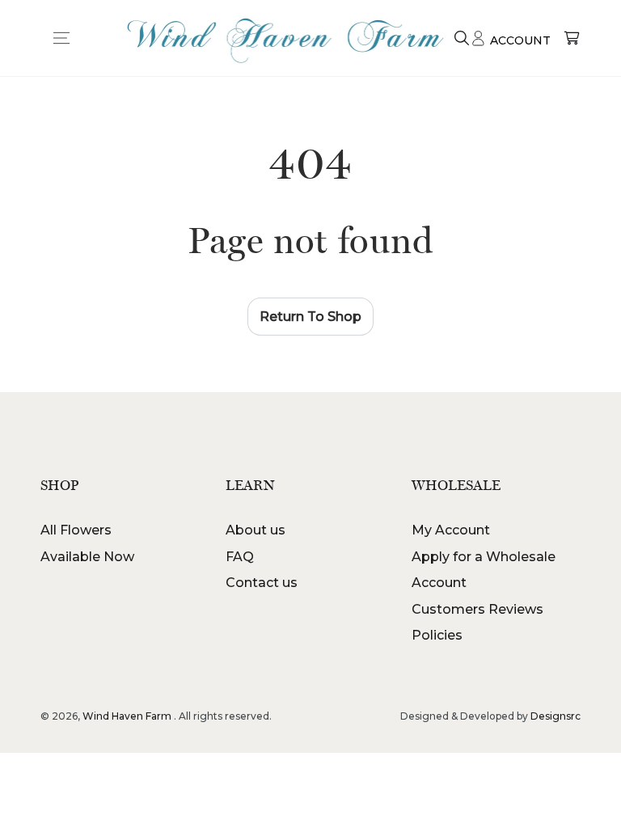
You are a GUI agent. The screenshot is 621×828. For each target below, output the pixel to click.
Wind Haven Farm (126, 716)
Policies (437, 635)
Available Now (87, 556)
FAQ (240, 556)
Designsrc (555, 716)
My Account (451, 530)
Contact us (262, 582)
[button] (462, 38)
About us (255, 530)
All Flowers (76, 530)
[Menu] (61, 38)
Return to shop (310, 316)
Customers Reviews (477, 609)
